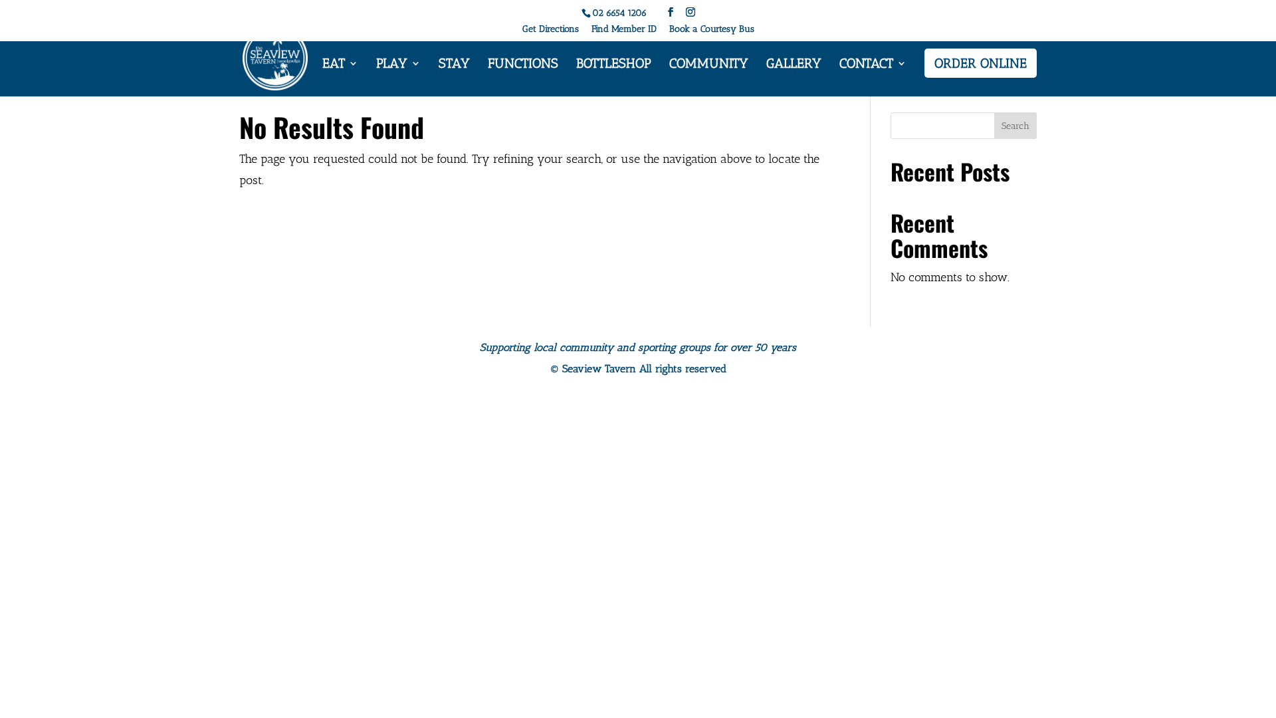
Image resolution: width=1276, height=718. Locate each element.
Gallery (793, 65)
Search (1015, 126)
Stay (454, 65)
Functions (523, 65)
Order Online (980, 63)
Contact (866, 65)
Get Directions (550, 30)
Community (708, 65)
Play (391, 65)
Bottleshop (613, 65)
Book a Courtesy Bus (711, 30)
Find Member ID (624, 30)
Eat (333, 65)
